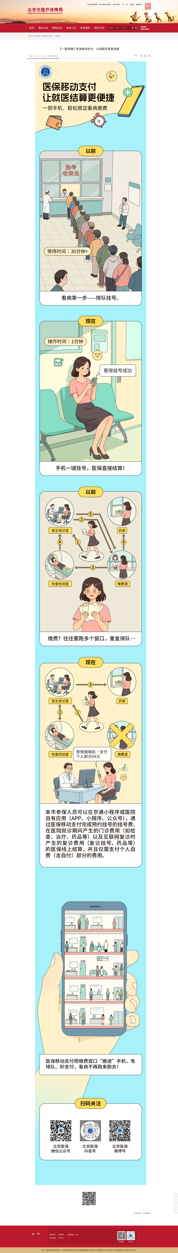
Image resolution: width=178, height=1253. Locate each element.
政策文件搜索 (145, 29)
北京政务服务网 (92, 4)
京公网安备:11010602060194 (105, 1250)
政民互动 (99, 28)
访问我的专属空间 (105, 4)
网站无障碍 (116, 4)
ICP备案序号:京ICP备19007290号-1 (126, 1250)
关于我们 (61, 1238)
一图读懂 (57, 36)
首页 (31, 28)
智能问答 (139, 4)
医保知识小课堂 (47, 36)
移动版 (132, 4)
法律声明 (61, 1234)
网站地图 (53, 1238)
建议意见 (53, 1234)
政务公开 (71, 28)
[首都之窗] (148, 9)
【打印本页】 (137, 1213)
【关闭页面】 (146, 1213)
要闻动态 (57, 28)
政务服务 (85, 28)
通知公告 (43, 28)
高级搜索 (143, 27)
